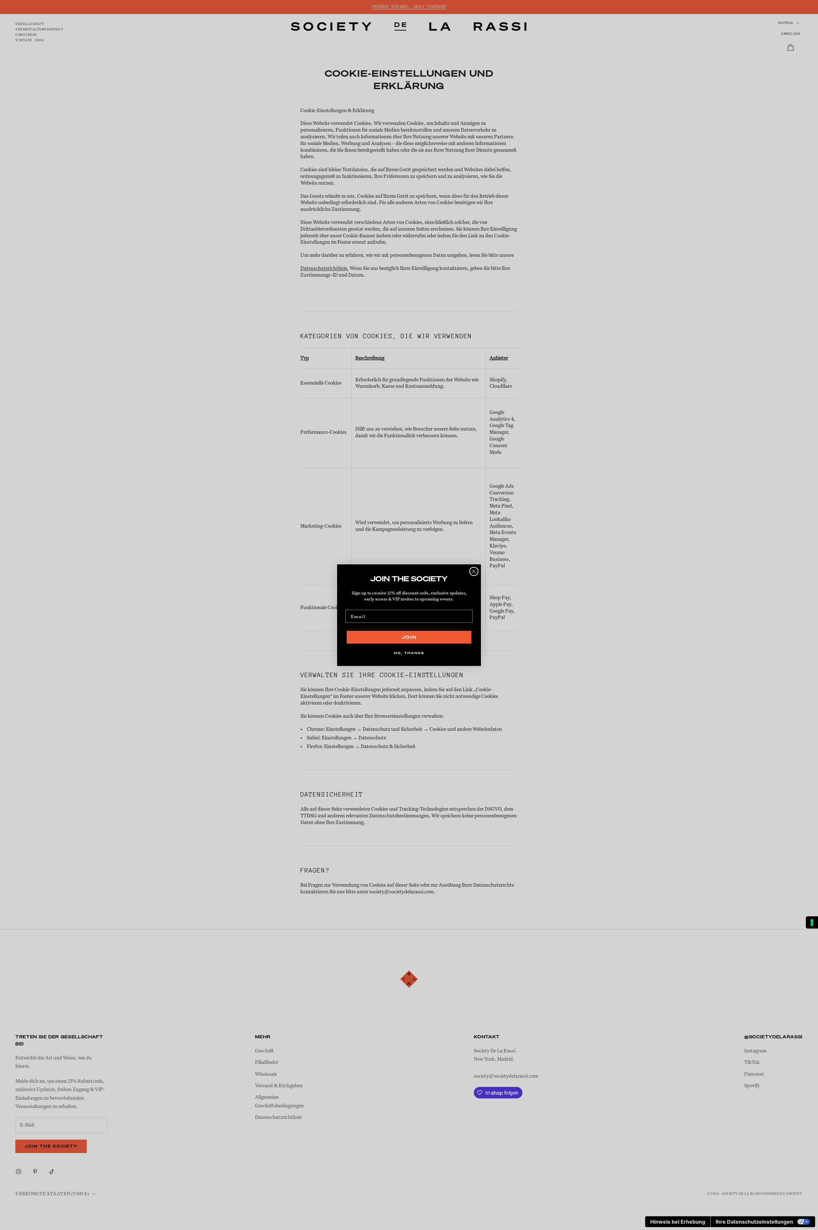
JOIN (409, 637)
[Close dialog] (474, 571)
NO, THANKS (409, 653)
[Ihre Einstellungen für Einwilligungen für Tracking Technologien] (812, 922)
